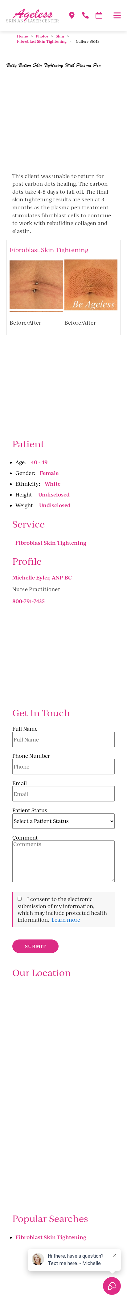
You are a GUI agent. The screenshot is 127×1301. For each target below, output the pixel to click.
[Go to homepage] (29, 15)
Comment (25, 837)
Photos (42, 36)
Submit (35, 946)
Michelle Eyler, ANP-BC (42, 577)
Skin (60, 36)
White (52, 483)
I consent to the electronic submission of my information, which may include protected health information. (62, 909)
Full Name (25, 729)
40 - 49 (39, 462)
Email (19, 783)
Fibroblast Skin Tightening (42, 41)
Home (22, 36)
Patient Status (29, 810)
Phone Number (31, 756)
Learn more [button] (65, 919)
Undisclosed (54, 494)
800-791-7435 (28, 601)
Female (49, 472)
